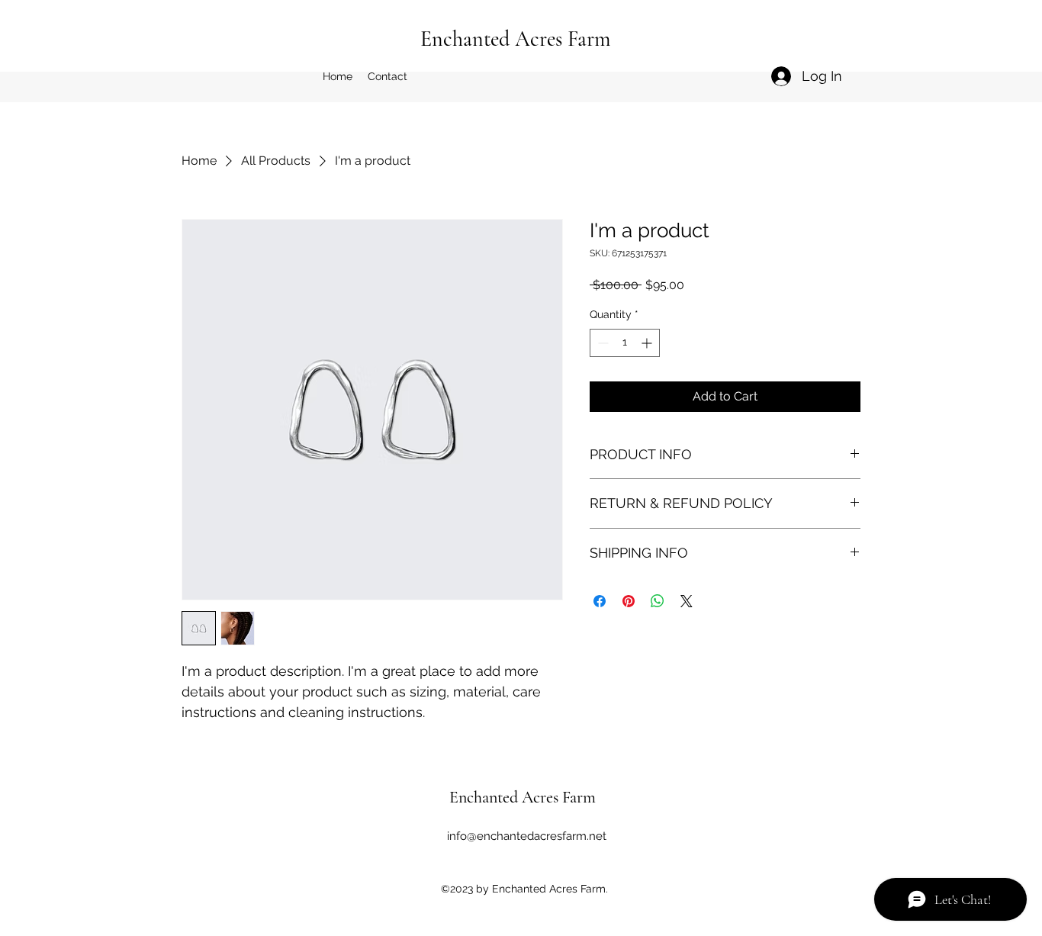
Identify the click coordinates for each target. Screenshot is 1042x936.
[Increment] (648, 343)
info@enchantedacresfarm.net (526, 836)
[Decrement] (601, 343)
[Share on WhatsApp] (657, 601)
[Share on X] (686, 601)
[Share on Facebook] (599, 601)
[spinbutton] (624, 343)
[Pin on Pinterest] (628, 601)
